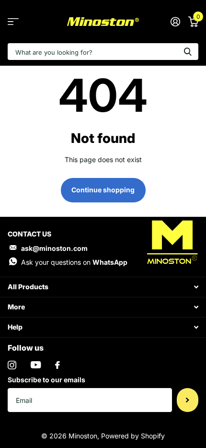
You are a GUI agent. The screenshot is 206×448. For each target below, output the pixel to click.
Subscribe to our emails (46, 380)
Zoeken (187, 51)
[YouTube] (36, 364)
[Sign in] (175, 21)
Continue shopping (103, 190)
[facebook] (57, 365)
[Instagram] (12, 365)
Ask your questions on (74, 262)
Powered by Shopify (133, 436)
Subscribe (187, 400)
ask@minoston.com (54, 248)
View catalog (13, 22)
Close (103, 287)
